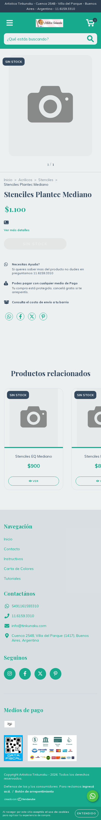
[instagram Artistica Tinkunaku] (10, 674)
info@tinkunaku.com (29, 625)
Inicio (8, 179)
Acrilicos (25, 179)
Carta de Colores (19, 568)
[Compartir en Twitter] (32, 318)
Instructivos (13, 558)
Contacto (12, 549)
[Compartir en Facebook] (21, 318)
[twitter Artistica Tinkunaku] (40, 674)
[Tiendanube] (20, 800)
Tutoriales (12, 578)
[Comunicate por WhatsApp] (92, 796)
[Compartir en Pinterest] (43, 318)
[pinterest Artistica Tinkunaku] (55, 674)
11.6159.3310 (23, 616)
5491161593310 (25, 606)
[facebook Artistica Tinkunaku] (25, 674)
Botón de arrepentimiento (34, 791)
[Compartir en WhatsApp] (9, 317)
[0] (90, 24)
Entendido (86, 813)
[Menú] (10, 23)
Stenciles (45, 179)
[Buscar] (90, 39)
